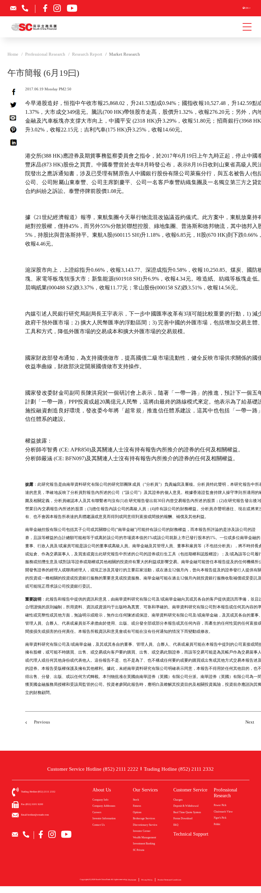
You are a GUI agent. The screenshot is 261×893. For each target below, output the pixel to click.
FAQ (175, 824)
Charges (177, 799)
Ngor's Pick (220, 817)
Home (12, 54)
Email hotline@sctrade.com (35, 815)
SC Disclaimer (130, 880)
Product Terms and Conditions (169, 880)
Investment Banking (144, 843)
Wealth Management (144, 837)
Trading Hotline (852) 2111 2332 (179, 769)
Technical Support (190, 834)
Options (137, 812)
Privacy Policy (147, 880)
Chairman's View (223, 811)
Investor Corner (142, 831)
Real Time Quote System (187, 812)
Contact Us (98, 824)
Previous (42, 722)
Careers (96, 812)
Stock (136, 799)
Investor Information (104, 818)
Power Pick (220, 805)
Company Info (100, 799)
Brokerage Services (144, 818)
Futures (137, 805)
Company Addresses (103, 805)
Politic (217, 824)
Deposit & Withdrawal (185, 805)
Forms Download (182, 818)
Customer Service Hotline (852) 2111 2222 (92, 769)
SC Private (138, 850)
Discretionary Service (145, 824)
